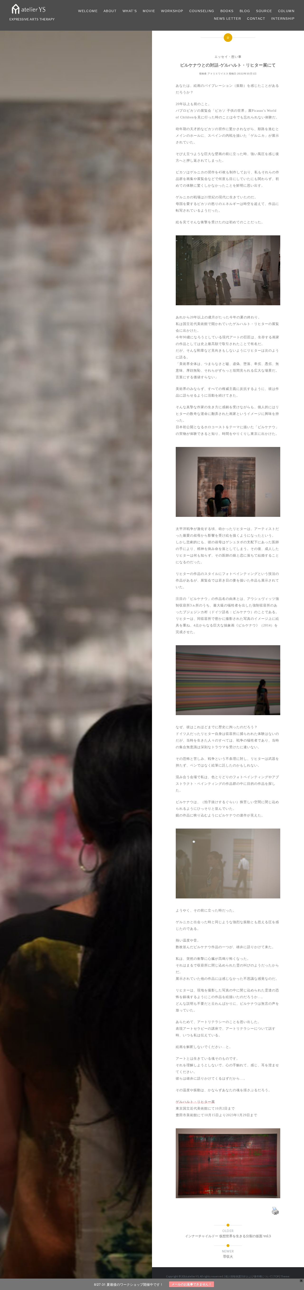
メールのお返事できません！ (191, 1284)
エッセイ (221, 56)
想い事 (236, 56)
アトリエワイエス (218, 73)
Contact (256, 18)
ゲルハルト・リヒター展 (195, 1102)
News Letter (227, 18)
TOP (276, 1276)
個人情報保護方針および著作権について (248, 1276)
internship (282, 18)
